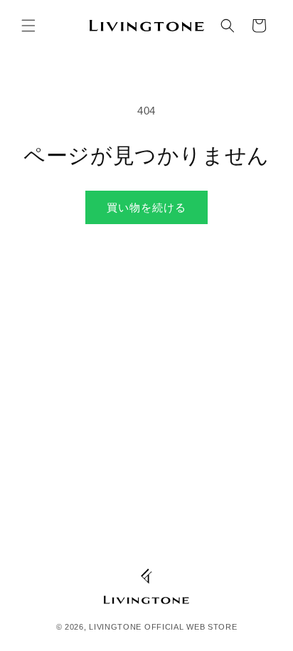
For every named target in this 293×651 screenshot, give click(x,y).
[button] (28, 25)
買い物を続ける (146, 207)
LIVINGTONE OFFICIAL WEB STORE (163, 627)
